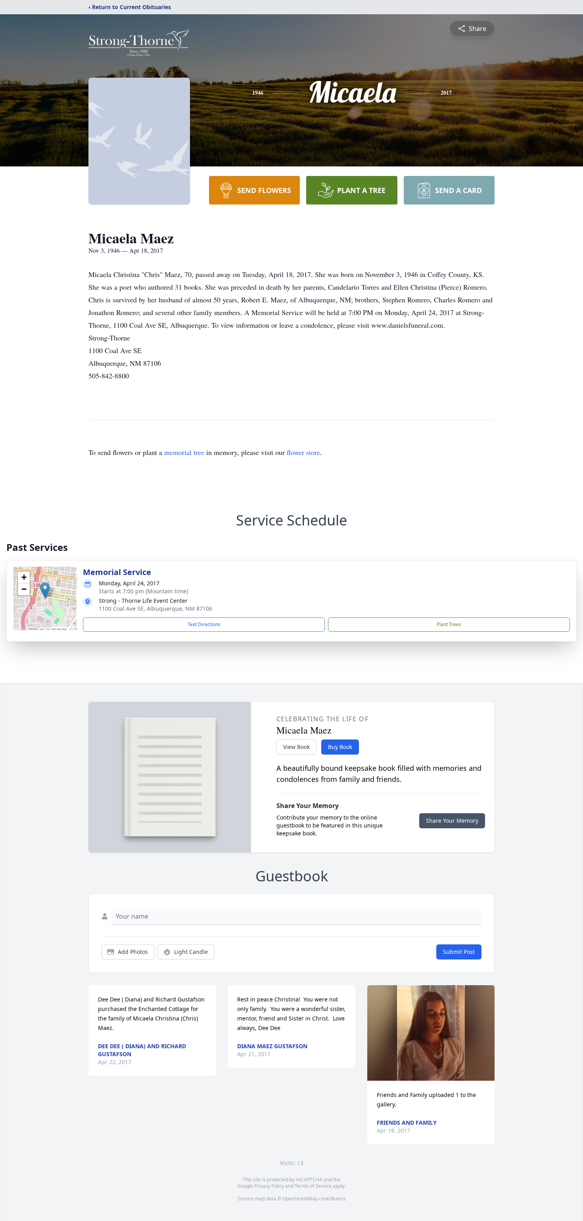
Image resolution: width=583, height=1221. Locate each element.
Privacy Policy (269, 1186)
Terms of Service (313, 1186)
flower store (303, 452)
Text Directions (204, 624)
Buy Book (340, 747)
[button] (45, 590)
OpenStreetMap (300, 1198)
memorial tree (184, 452)
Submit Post (459, 951)
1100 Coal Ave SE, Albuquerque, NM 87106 (155, 608)
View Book (296, 747)
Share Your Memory (452, 820)
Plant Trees (449, 624)
